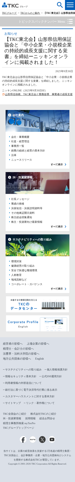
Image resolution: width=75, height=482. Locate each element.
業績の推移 (17, 203)
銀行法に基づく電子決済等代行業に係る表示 (31, 389)
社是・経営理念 (20, 141)
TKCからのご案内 (30, 13)
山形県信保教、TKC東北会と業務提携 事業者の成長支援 (39, 94)
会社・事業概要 (20, 137)
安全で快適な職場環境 (24, 270)
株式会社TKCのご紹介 (43, 413)
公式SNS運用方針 (52, 376)
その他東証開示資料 (23, 213)
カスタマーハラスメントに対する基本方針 (30, 396)
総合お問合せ (47, 418)
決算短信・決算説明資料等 (26, 208)
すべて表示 (57, 164)
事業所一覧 (17, 146)
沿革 (13, 155)
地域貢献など (19, 279)
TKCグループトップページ (18, 427)
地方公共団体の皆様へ (17, 358)
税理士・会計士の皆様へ (18, 348)
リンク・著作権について (40, 402)
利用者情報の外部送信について (23, 382)
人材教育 (16, 275)
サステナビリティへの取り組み (23, 369)
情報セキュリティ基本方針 (20, 376)
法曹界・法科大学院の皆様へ (21, 353)
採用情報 (30, 418)
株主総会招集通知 (21, 217)
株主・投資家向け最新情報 (26, 222)
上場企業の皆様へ (38, 343)
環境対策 (16, 261)
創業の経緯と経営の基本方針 (28, 150)
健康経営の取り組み (23, 265)
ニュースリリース (21, 159)
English (39, 358)
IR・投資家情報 (12, 418)
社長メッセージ (20, 199)
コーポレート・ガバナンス (26, 284)
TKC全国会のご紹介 (14, 413)
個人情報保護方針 (57, 369)
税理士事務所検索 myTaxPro (19, 423)
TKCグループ (9, 13)
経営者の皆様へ (13, 343)
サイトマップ (13, 402)
